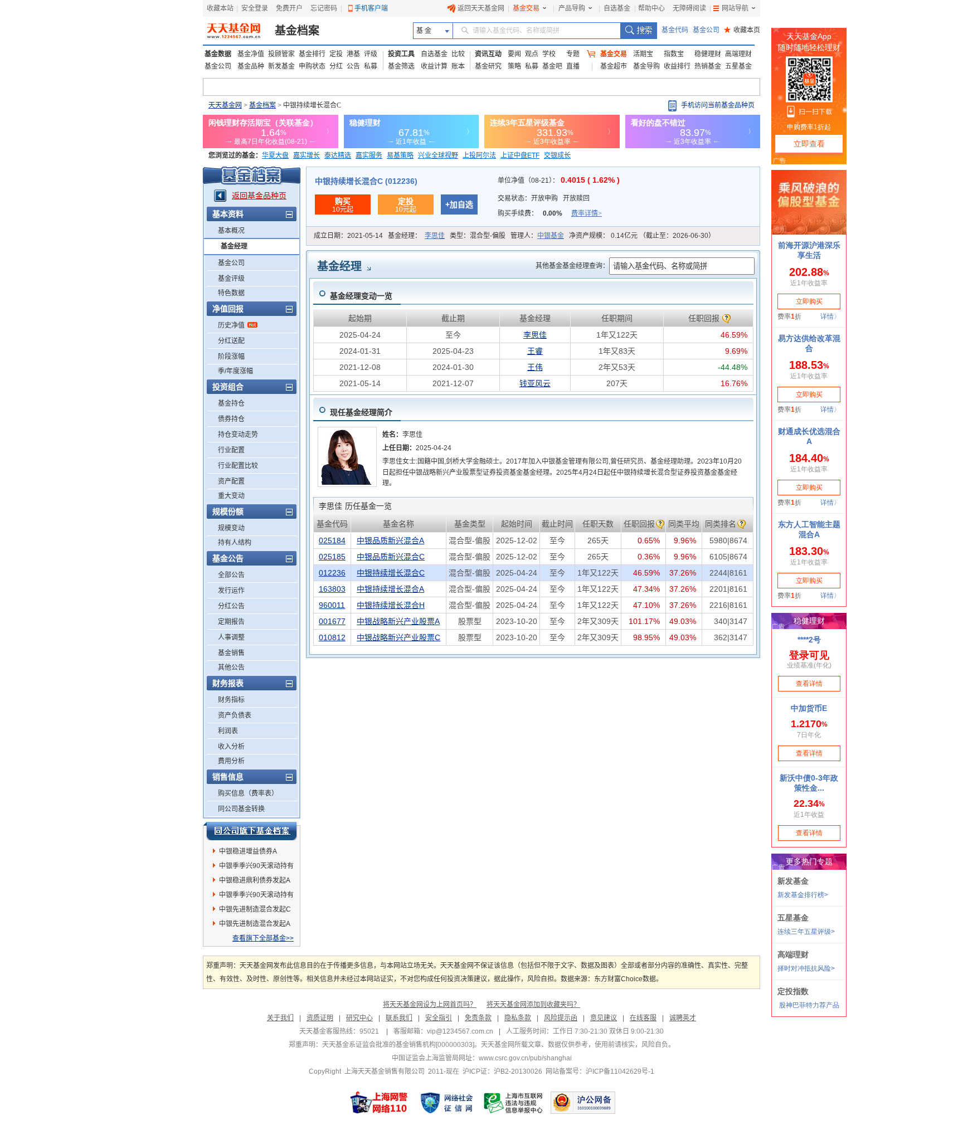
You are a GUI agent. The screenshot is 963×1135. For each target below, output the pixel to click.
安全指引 (438, 1018)
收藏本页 (742, 30)
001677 (332, 621)
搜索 (638, 30)
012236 (332, 572)
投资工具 (401, 54)
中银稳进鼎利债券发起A (254, 880)
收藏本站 (220, 8)
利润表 (228, 731)
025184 (332, 540)
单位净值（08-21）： (559, 180)
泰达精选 (337, 155)
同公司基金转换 (241, 809)
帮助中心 (651, 8)
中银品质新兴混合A (390, 540)
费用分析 (231, 761)
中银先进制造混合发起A (254, 924)
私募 (370, 66)
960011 (332, 605)
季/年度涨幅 (235, 371)
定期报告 (231, 622)
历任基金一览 (355, 505)
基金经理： (416, 236)
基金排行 (312, 54)
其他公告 (231, 667)
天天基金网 (225, 105)
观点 (531, 54)
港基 (353, 54)
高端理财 (738, 54)
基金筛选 (401, 66)
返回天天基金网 (481, 8)
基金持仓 (231, 403)
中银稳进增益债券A (248, 851)
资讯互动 (488, 54)
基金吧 (552, 66)
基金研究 (488, 66)
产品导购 (571, 8)
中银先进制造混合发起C (255, 909)
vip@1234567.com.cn (460, 1031)
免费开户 (289, 8)
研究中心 (359, 1018)
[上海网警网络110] (379, 1103)
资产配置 (231, 481)
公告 (353, 66)
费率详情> (586, 213)
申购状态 (312, 66)
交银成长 (557, 155)
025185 (332, 556)
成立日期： (348, 236)
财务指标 (231, 700)
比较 (458, 54)
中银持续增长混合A (390, 588)
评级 (370, 54)
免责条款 (478, 1018)
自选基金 (617, 8)
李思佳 (435, 236)
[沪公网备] (583, 1103)
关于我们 (280, 1018)
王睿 (535, 351)
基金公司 (706, 30)
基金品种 (250, 66)
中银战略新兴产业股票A (398, 621)
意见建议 (603, 1018)
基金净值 (250, 54)
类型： (477, 236)
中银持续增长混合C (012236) (366, 181)
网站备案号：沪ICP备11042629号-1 (600, 1071)
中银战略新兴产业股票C (398, 637)
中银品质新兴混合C (391, 556)
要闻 (514, 54)
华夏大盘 (275, 155)
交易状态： (544, 198)
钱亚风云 (535, 383)
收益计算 (434, 66)
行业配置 (231, 450)
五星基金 (738, 66)
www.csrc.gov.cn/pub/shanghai (525, 1058)
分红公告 (231, 606)
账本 (458, 66)
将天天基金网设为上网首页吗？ (429, 1005)
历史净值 (231, 325)
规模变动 (231, 528)
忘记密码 (323, 8)
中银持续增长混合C (391, 572)
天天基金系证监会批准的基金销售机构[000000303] (398, 1045)
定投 (336, 54)
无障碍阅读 (689, 8)
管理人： (537, 236)
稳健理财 (707, 54)
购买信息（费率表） (248, 793)
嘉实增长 (306, 155)
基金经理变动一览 (361, 295)
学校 (549, 54)
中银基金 (550, 236)
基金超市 (613, 66)
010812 (332, 637)
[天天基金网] (235, 30)
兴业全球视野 (438, 155)
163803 (332, 588)
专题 (573, 54)
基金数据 (218, 54)
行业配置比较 (238, 466)
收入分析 (231, 747)
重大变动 (231, 496)
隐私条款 (517, 1018)
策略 (514, 66)
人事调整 (231, 637)
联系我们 (399, 1018)
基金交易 (526, 8)
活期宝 (643, 54)
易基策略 (400, 155)
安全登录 (254, 8)
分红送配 (231, 341)
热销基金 (707, 66)
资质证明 (320, 1018)
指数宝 (674, 54)
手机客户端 (371, 8)
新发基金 (281, 66)
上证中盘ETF (519, 155)
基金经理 (234, 246)
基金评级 (231, 278)
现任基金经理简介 (361, 412)
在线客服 (643, 1018)
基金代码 (675, 30)
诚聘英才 (682, 1018)
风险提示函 (560, 1018)
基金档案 (297, 31)
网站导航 (735, 8)
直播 (573, 66)
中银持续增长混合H (391, 605)
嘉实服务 (369, 155)
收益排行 (677, 66)
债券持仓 (231, 419)
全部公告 (231, 575)
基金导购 (646, 66)
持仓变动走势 (238, 435)
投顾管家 (281, 54)
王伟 (535, 367)
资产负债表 (234, 715)
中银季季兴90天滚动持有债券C (256, 867)
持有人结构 (234, 543)
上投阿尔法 (479, 155)
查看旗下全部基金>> (263, 938)
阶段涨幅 (231, 357)
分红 (336, 66)
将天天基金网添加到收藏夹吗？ (533, 1005)
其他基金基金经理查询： (572, 266)
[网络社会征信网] (446, 1103)
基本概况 (231, 231)
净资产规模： (642, 236)
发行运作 (231, 591)
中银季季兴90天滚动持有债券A (256, 896)
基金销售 (231, 653)
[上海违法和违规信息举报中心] (513, 1103)
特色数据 (231, 293)
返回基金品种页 (259, 195)
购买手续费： (550, 213)
